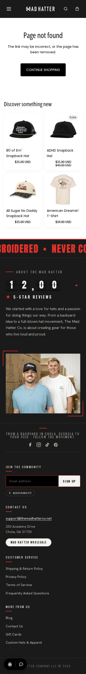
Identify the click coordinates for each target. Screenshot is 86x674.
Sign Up (69, 481)
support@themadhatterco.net (29, 518)
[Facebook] (30, 444)
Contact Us (14, 626)
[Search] (66, 9)
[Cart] (77, 9)
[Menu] (9, 9)
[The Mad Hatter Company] (40, 9)
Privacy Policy (16, 577)
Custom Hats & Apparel (24, 642)
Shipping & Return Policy (24, 568)
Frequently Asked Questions (27, 593)
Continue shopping (43, 69)
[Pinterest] (56, 444)
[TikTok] (47, 444)
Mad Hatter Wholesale (29, 542)
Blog (9, 618)
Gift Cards (14, 634)
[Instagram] (38, 444)
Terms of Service (19, 585)
